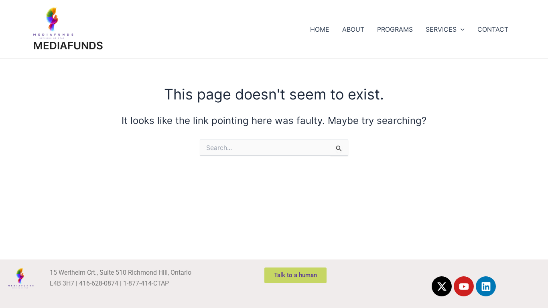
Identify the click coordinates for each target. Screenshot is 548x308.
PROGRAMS (395, 29)
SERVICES (441, 29)
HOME (319, 29)
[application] (461, 29)
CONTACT (492, 29)
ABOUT (353, 29)
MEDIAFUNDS (68, 45)
